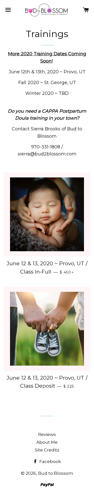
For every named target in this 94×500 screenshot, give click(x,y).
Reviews (47, 434)
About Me (47, 442)
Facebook (49, 461)
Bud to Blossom (55, 473)
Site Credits (47, 449)
